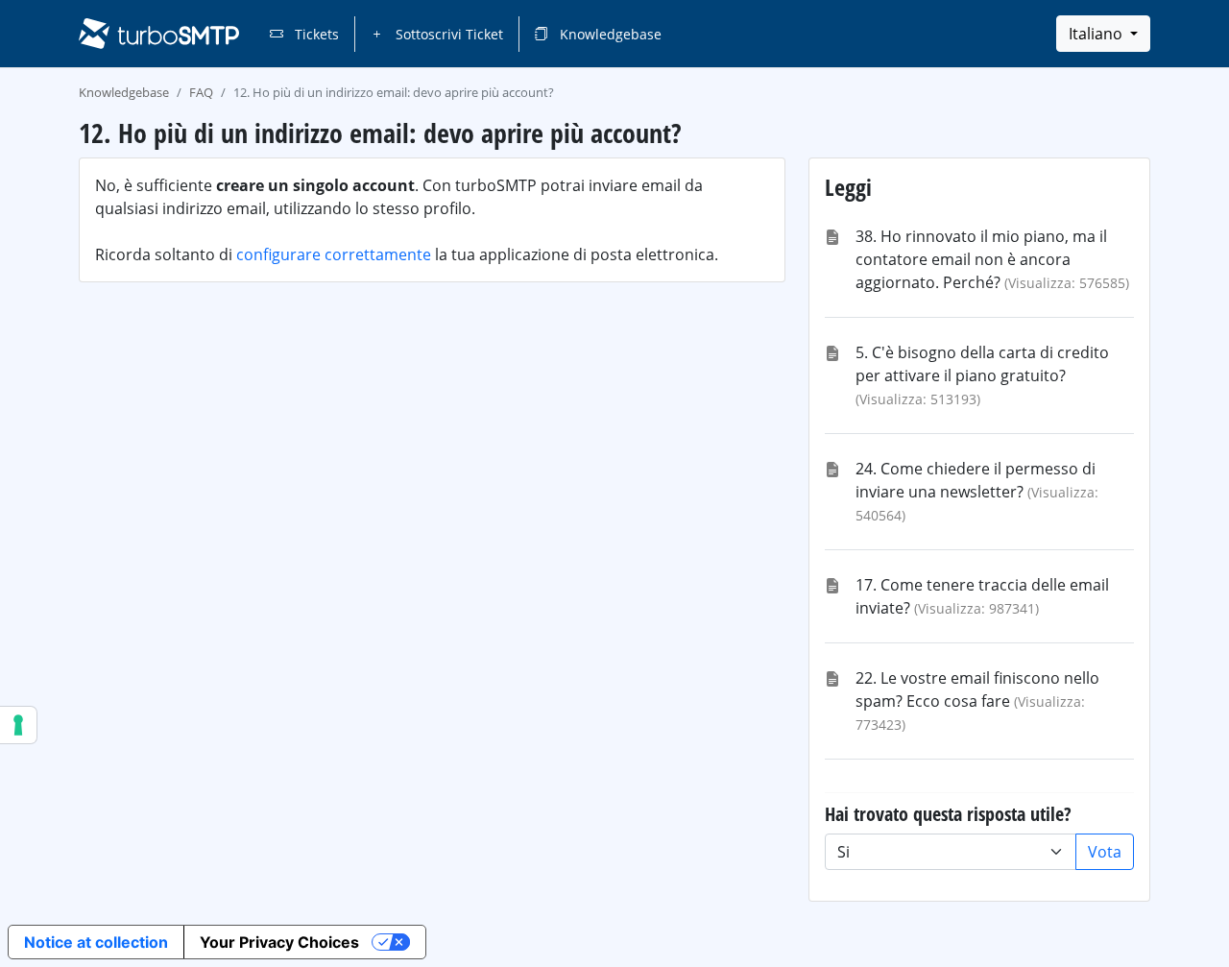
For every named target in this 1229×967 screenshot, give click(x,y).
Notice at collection (96, 942)
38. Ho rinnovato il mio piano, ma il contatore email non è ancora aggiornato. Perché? (981, 259)
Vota (1104, 851)
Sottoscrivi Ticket (447, 34)
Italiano (1097, 33)
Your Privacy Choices (279, 942)
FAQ (201, 92)
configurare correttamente (333, 254)
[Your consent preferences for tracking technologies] (18, 725)
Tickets (315, 34)
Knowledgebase (609, 34)
